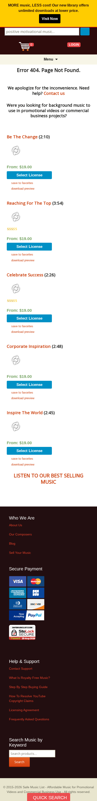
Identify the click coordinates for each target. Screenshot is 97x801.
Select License (29, 175)
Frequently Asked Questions (29, 719)
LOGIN (74, 44)
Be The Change (22, 136)
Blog (12, 543)
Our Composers (20, 534)
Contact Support (20, 668)
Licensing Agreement (24, 710)
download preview (22, 188)
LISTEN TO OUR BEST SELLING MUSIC (48, 478)
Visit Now (50, 19)
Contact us (54, 93)
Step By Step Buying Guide (28, 687)
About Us (15, 525)
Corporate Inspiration (29, 346)
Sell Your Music (20, 552)
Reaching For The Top (29, 203)
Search (19, 762)
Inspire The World (25, 412)
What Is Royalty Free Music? (29, 678)
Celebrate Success (25, 274)
